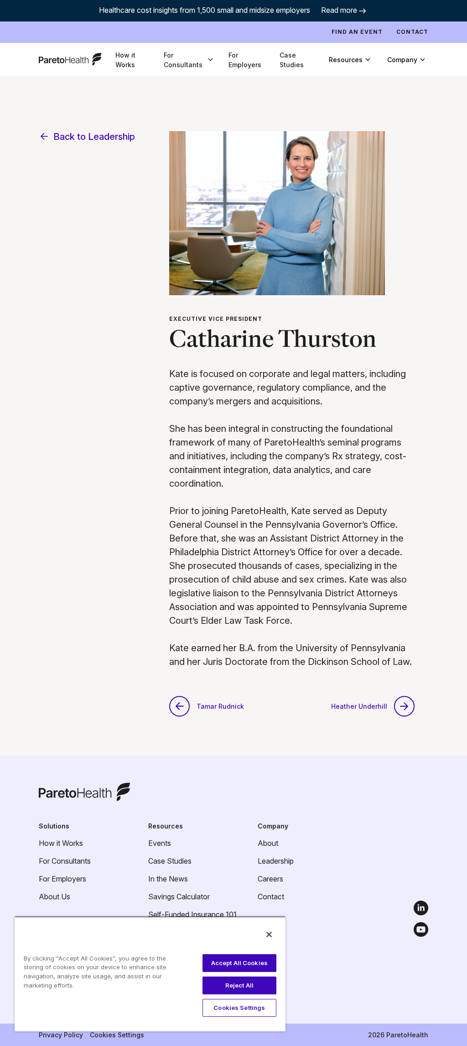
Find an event (357, 32)
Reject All (239, 985)
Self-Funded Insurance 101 (192, 914)
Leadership (276, 860)
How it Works (125, 60)
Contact (412, 32)
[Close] (269, 934)
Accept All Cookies (239, 962)
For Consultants (65, 860)
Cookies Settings (117, 1035)
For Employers (244, 60)
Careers (270, 878)
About (268, 843)
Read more (339, 10)
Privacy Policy (61, 1035)
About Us (54, 896)
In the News (168, 878)
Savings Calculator (179, 896)
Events (159, 843)
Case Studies (292, 60)
